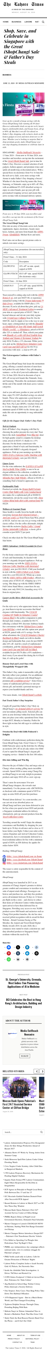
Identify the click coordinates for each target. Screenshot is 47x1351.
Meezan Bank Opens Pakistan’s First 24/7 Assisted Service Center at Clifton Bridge (19, 1104)
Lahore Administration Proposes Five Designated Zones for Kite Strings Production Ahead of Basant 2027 (24, 1145)
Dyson (5, 234)
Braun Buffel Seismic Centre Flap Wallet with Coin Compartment (22, 490)
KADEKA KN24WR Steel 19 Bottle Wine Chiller (23, 468)
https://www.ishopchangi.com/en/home (24, 856)
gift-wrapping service (20, 680)
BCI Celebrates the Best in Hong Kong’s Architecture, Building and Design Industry (23, 1003)
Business (16, 22)
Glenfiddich (14, 234)
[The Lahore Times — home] (23, 4)
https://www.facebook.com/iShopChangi (25, 859)
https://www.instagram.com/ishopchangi (25, 862)
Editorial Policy (32, 1339)
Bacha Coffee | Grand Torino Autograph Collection (21, 528)
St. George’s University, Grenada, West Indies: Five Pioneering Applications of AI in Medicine (24, 982)
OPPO (40, 231)
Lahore (28, 22)
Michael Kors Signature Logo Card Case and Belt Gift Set (22, 345)
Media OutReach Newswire (31, 83)
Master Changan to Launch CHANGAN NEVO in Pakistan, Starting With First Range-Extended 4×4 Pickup (24, 1226)
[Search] (43, 22)
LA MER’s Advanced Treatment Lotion (23, 308)
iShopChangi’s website (32, 694)
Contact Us (17, 1342)
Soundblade (21, 434)
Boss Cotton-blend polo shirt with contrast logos (23, 499)
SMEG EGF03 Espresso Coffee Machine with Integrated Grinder (21, 566)
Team (32, 1342)
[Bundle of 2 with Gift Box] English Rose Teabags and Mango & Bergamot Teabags (22, 336)
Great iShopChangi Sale (18, 161)
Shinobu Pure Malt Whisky (14, 477)
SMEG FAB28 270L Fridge (28, 572)
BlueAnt (35, 434)
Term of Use (35, 1335)
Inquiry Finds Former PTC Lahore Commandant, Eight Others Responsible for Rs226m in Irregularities (24, 1182)
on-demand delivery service (27, 708)
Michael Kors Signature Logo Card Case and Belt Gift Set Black (22, 648)
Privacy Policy (14, 1339)
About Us (21, 1335)
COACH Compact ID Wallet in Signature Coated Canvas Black (20, 615)
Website (25, 1056)
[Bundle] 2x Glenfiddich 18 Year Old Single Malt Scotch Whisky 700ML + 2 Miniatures (23, 326)
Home (6, 22)
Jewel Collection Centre (13, 816)
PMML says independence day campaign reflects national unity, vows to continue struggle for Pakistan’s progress (24, 1249)
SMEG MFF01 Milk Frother (22, 577)
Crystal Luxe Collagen (16, 318)
